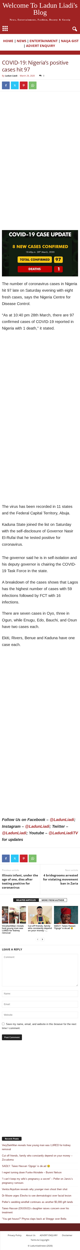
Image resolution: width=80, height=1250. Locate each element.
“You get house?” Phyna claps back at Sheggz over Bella (34, 1218)
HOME (8, 41)
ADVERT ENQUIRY (41, 45)
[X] (15, 85)
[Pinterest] (24, 85)
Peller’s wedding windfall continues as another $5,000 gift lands (37, 1202)
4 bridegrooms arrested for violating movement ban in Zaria (60, 879)
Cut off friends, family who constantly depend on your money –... (40, 928)
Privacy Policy (15, 1235)
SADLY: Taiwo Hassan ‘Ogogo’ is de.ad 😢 (65, 927)
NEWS (21, 41)
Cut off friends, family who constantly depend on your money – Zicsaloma (37, 1157)
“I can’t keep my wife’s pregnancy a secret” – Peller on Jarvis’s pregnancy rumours (37, 1180)
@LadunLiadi (62, 819)
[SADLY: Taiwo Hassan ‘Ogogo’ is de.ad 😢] (66, 915)
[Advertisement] (40, 137)
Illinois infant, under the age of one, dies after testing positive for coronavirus (20, 881)
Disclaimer (67, 1235)
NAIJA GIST (70, 41)
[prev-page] (38, 939)
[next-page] (42, 939)
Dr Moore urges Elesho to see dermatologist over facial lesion (36, 1195)
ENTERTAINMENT (44, 41)
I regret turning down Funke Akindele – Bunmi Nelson (32, 1172)
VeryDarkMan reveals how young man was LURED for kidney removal (13, 929)
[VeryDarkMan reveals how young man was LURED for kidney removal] (14, 915)
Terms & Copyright (40, 1239)
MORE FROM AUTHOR (53, 900)
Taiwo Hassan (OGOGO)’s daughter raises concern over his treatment (35, 1210)
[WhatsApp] (33, 85)
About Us (30, 1235)
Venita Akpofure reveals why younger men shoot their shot (34, 1189)
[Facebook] (6, 85)
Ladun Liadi (11, 75)
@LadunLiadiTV (63, 833)
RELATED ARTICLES (26, 900)
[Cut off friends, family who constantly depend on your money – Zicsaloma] (40, 915)
